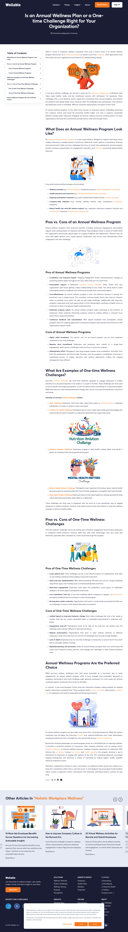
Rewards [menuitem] (57, 890)
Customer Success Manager (90, 285)
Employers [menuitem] (81, 881)
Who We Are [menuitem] (106, 906)
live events (76, 752)
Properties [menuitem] (81, 890)
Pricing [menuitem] (66, 5)
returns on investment (104, 738)
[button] (120, 799)
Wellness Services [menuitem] (60, 887)
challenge (100, 55)
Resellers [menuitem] (81, 887)
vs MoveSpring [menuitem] (106, 884)
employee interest (115, 594)
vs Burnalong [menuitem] (106, 881)
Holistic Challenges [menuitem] (61, 884)
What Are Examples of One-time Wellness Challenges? (20, 78)
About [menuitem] (87, 5)
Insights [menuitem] (77, 5)
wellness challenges (60, 381)
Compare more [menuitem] (107, 893)
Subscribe (13, 890)
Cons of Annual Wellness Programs (20, 73)
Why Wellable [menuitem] (106, 903)
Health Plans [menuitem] (82, 884)
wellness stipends (111, 198)
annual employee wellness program (61, 139)
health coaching (100, 194)
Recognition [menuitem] (58, 893)
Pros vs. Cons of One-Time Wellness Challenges (22, 84)
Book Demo (102, 5)
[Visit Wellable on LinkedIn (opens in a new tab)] (106, 925)
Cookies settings (67, 924)
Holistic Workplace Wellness (58, 798)
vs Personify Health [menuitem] (108, 887)
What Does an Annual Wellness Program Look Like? (22, 58)
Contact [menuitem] (104, 915)
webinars (80, 194)
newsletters (88, 194)
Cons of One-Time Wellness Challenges (21, 93)
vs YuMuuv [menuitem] (105, 890)
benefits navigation (53, 749)
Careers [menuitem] (104, 909)
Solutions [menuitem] (56, 5)
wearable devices (107, 403)
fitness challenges (73, 190)
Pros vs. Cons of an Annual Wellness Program (21, 64)
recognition (118, 202)
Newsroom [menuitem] (105, 912)
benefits (80, 735)
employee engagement (100, 93)
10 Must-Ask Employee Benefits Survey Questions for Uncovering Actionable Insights (22, 837)
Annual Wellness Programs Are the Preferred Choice (21, 98)
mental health (55, 211)
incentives (98, 148)
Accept (81, 924)
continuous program (72, 55)
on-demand (60, 752)
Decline (95, 924)
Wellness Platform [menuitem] (60, 881)
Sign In (117, 5)
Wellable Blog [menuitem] (59, 903)
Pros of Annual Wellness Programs (20, 68)
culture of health (98, 690)
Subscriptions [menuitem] (82, 903)
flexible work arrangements (78, 211)
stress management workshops (107, 190)
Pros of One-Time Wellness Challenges (21, 88)
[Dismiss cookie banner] (101, 907)
